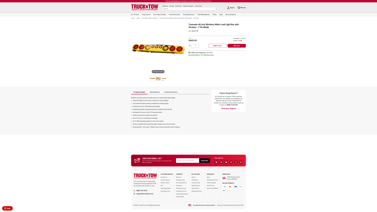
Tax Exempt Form (165, 191)
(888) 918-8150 (141, 190)
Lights (138, 18)
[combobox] (190, 9)
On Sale (171, 6)
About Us (178, 177)
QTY (189, 45)
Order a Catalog (211, 182)
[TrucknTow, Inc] (145, 176)
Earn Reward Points (212, 180)
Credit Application (166, 188)
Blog (208, 177)
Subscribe (204, 160)
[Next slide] (183, 48)
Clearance (165, 6)
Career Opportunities (182, 194)
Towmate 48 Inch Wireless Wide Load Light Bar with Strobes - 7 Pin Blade (179, 18)
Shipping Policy (180, 180)
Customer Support (188, 6)
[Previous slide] (133, 48)
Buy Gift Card (210, 185)
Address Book (196, 185)
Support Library (165, 182)
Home (132, 18)
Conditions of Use (181, 191)
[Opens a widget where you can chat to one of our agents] (7, 208)
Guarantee (179, 185)
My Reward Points (197, 191)
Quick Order (198, 6)
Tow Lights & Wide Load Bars (149, 18)
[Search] (216, 9)
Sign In (193, 177)
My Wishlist (195, 180)
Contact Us (178, 6)
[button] (135, 14)
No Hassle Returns (181, 182)
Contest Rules (180, 196)
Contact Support (165, 180)
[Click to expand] (158, 48)
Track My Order (196, 182)
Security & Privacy (181, 188)
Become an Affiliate (212, 188)
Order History (195, 188)
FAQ (162, 185)
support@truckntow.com (144, 194)
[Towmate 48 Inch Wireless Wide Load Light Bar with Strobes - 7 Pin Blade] (152, 78)
